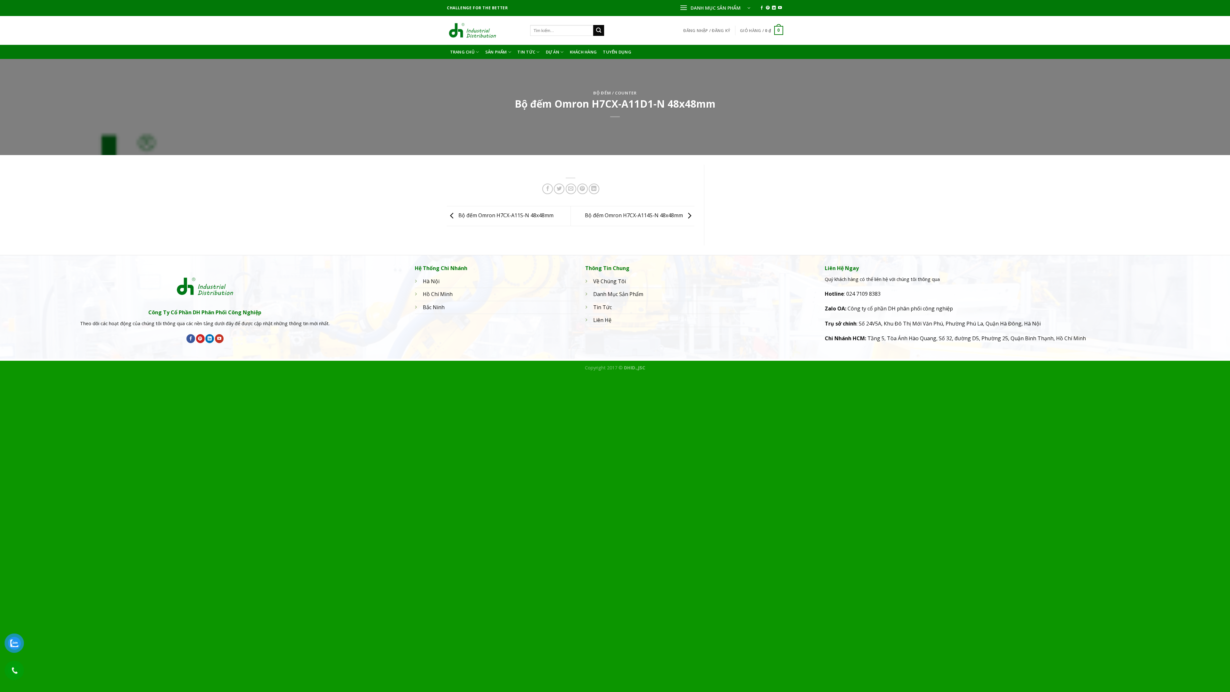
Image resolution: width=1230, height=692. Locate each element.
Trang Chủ (462, 52)
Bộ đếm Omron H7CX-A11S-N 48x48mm (505, 215)
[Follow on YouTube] (780, 8)
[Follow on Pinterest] (768, 8)
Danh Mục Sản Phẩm (618, 294)
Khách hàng (583, 51)
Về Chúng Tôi (609, 281)
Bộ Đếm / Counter (614, 93)
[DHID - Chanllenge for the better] (484, 30)
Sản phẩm (496, 52)
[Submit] (598, 30)
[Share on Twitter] (559, 189)
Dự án (552, 52)
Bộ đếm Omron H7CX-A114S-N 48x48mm (634, 215)
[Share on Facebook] (547, 189)
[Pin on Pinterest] (582, 189)
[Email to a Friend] (571, 189)
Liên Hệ (602, 320)
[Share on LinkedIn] (594, 189)
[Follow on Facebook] (762, 8)
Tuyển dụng (617, 51)
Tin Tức (526, 52)
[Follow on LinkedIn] (774, 8)
